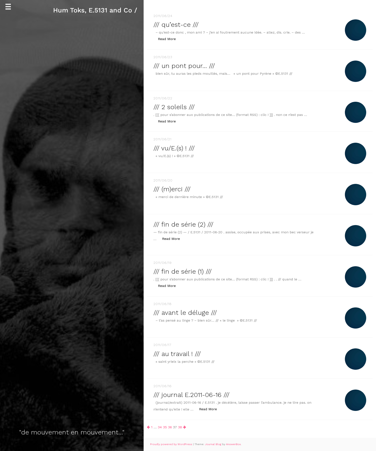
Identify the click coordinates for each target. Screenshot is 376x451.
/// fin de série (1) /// (182, 271)
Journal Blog (213, 444)
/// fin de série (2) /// (183, 224)
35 (165, 427)
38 (180, 427)
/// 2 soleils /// (174, 107)
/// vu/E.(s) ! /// (174, 148)
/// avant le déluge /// (185, 312)
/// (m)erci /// (172, 189)
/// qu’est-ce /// (176, 24)
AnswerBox (233, 444)
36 (170, 427)
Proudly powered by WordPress (171, 444)
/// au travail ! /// (177, 354)
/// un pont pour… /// (184, 66)
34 (160, 427)
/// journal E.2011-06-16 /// (191, 394)
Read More (169, 39)
